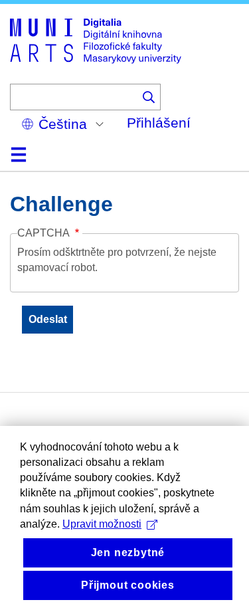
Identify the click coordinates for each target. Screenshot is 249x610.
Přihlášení (159, 122)
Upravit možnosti (101, 524)
